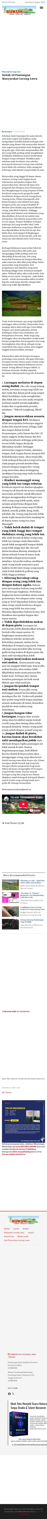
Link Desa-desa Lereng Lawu (17, 1240)
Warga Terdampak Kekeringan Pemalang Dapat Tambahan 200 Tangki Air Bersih (21, 1375)
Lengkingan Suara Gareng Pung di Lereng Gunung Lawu (32, 908)
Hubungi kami (23, 1514)
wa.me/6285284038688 (24, 1146)
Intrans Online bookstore (13, 1154)
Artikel (7, 1229)
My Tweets (7, 1092)
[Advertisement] (23, 40)
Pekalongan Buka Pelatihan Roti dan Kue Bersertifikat (23, 1363)
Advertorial (9, 1236)
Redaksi (8, 132)
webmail (39, 1512)
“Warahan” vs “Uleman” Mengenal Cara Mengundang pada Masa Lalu (32, 895)
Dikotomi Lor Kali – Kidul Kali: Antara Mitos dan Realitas (32, 882)
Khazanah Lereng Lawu (11, 72)
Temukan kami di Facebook (16, 1012)
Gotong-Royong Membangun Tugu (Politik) (32, 921)
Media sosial (22, 1236)
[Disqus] (23, 966)
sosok (16, 1229)
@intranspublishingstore (24, 1152)
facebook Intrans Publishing (22, 1149)
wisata (31, 1232)
